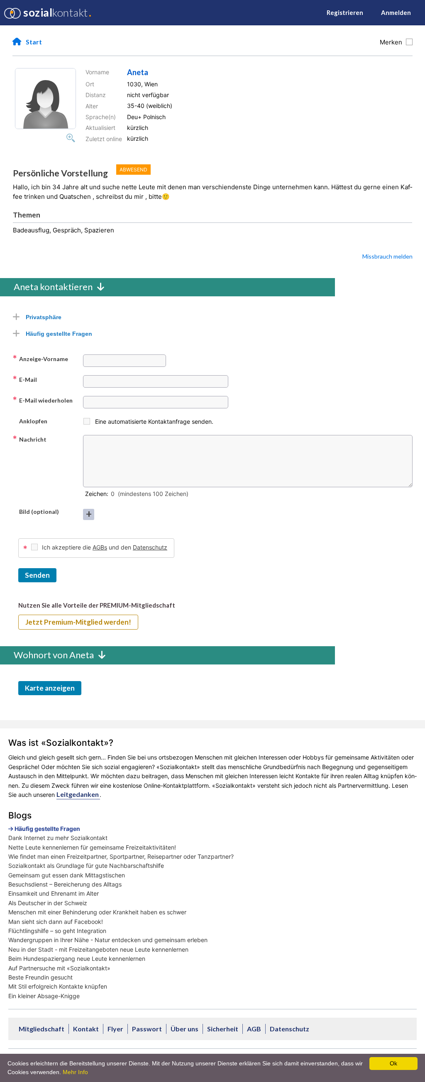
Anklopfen (29, 421)
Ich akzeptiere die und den (104, 547)
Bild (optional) (35, 511)
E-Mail (24, 379)
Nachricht (29, 439)
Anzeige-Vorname (40, 358)
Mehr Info (75, 1072)
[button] (45, 98)
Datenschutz (150, 547)
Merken (392, 42)
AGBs (100, 547)
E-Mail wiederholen (42, 400)
